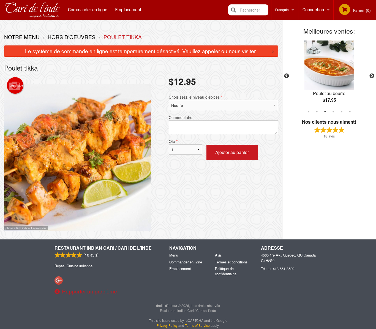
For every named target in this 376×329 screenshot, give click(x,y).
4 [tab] (333, 111)
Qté (173, 141)
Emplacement (128, 9)
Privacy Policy (167, 325)
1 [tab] (308, 111)
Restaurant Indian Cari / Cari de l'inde (103, 248)
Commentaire (180, 117)
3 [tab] (325, 111)
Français (282, 10)
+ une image (15, 85)
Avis (218, 255)
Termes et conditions (231, 262)
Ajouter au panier (232, 152)
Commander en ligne (87, 9)
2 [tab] (317, 111)
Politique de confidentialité (225, 271)
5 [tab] (341, 111)
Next (372, 76)
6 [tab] (350, 111)
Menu (173, 255)
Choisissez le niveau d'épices (195, 97)
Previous (286, 76)
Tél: (277, 268)
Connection (313, 9)
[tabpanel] (329, 76)
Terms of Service (197, 325)
